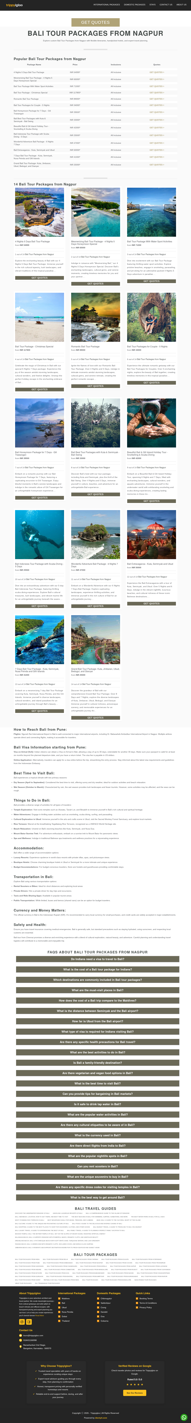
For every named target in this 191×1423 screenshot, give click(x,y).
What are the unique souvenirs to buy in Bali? (97, 1177)
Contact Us (166, 5)
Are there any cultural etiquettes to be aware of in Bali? (98, 1125)
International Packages (107, 5)
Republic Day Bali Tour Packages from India (61, 1280)
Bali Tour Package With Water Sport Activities (149, 241)
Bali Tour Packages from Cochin (119, 1263)
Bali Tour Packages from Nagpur (89, 1263)
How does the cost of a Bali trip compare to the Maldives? (97, 1000)
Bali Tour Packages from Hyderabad (146, 1259)
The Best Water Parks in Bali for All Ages (148, 1217)
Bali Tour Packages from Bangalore (116, 1280)
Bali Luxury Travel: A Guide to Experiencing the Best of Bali (39, 1230)
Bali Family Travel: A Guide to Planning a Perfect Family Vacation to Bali (96, 1230)
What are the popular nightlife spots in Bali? (97, 1156)
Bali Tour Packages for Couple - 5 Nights (147, 346)
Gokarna (104, 1321)
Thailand (65, 1321)
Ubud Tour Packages (23, 1283)
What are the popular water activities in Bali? (98, 1114)
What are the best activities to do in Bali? (97, 1052)
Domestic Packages (134, 5)
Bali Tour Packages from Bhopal (59, 1276)
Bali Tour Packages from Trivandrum (150, 1263)
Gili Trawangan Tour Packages (47, 1283)
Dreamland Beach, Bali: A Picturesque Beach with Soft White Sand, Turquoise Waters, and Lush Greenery (57, 1240)
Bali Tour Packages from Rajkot (124, 1269)
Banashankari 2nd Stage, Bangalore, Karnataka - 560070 (37, 1346)
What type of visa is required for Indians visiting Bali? (98, 1031)
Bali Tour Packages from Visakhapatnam (153, 1273)
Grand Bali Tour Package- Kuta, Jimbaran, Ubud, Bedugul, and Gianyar (95, 670)
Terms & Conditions (148, 1303)
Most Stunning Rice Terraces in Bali (29, 1220)
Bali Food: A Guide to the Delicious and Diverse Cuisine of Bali (97, 1223)
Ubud (64, 1307)
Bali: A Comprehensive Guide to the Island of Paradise (107, 1213)
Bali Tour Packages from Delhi (55, 1259)
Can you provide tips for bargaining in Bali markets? (98, 1094)
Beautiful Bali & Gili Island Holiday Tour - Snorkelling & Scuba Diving (147, 453)
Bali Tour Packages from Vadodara (29, 1266)
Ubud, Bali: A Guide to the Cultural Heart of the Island (118, 1220)
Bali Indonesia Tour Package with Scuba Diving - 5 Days (39, 565)
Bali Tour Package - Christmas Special (34, 346)
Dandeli (104, 1312)
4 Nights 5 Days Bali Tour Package (32, 241)
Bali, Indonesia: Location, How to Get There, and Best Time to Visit (41, 1217)
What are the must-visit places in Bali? (97, 990)
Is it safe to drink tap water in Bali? (97, 1104)
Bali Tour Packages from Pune (27, 1263)
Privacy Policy (146, 1307)
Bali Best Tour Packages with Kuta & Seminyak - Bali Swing (95, 453)
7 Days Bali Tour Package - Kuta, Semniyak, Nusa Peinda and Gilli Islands (37, 670)
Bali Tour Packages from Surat (27, 1280)
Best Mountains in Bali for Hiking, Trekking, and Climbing (70, 1220)
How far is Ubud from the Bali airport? (97, 1021)
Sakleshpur (106, 1303)
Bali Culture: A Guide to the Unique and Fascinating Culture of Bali (42, 1223)
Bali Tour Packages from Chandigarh (62, 1266)
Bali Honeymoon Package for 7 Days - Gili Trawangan (36, 453)
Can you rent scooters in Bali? (97, 1166)
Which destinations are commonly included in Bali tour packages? (97, 980)
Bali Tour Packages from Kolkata (115, 1259)
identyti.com (101, 1418)
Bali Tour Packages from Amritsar (90, 1276)
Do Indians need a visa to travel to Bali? (97, 959)
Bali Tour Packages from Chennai (84, 1259)
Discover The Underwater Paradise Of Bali (32, 1213)
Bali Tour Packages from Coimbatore (60, 1269)
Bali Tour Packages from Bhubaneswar (88, 1273)
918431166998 (30, 1340)
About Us (181, 5)
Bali (63, 1303)
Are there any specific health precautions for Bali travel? (97, 1042)
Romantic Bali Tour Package (85, 346)
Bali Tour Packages (90, 1280)
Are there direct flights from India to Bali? (98, 1145)
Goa (102, 1316)
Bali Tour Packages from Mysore (28, 1273)
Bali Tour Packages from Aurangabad (122, 1276)
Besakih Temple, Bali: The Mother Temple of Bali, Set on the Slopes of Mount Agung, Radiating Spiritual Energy (60, 1234)
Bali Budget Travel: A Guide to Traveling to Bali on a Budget (117, 1227)
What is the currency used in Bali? (98, 1135)
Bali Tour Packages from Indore (28, 1269)
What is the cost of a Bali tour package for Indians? (97, 969)
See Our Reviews (135, 1393)
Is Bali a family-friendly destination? (97, 1063)
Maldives (66, 1298)
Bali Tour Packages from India (27, 1259)
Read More (39, 1316)
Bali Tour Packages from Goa (57, 1273)
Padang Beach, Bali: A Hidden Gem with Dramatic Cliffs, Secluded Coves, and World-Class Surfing (54, 1244)
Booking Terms (146, 1298)
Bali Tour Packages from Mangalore (93, 1269)
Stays (152, 5)
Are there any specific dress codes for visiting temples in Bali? (98, 1187)
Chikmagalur (106, 1298)
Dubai (64, 1316)
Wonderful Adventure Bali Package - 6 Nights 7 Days (94, 565)
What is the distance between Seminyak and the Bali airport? (97, 1011)
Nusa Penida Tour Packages (145, 1280)
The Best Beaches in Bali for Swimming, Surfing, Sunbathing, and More (99, 1217)
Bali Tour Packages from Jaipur (123, 1266)
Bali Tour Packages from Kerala (93, 1266)
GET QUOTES (95, 22)
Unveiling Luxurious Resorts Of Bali (67, 1213)
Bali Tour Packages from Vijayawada (155, 1269)
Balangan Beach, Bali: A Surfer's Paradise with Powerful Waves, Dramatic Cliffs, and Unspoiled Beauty (56, 1237)
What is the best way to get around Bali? (97, 1197)
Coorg (103, 1307)
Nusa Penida (67, 1312)
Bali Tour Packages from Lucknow (153, 1266)
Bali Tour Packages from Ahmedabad (58, 1263)
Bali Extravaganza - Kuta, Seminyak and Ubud (150, 563)
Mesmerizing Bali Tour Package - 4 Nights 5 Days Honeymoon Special (93, 243)
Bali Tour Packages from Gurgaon (29, 1276)
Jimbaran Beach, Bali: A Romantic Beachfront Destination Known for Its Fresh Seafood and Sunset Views (57, 1247)
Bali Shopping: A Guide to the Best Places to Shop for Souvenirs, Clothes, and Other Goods (52, 1227)
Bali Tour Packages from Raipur (154, 1276)
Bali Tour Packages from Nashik (121, 1273)
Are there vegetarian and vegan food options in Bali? (97, 1073)
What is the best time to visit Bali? (98, 1083)
